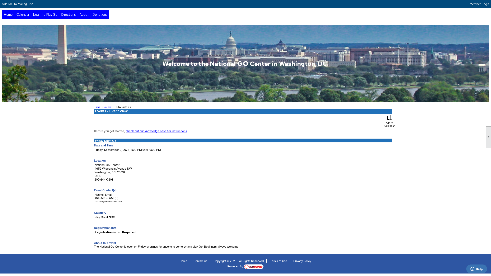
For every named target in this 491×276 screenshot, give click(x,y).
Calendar (22, 14)
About (84, 14)
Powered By (235, 266)
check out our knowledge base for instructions (156, 131)
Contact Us (200, 261)
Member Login (479, 4)
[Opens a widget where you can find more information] (476, 269)
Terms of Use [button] (278, 261)
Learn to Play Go (45, 14)
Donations (99, 14)
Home (8, 14)
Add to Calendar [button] (389, 120)
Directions (68, 14)
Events (107, 107)
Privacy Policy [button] (302, 261)
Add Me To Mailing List (17, 4)
